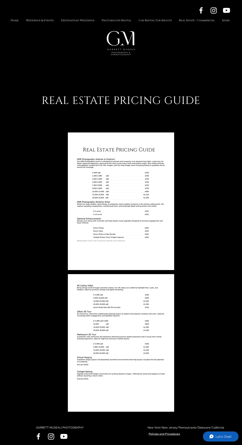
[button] (40, 20)
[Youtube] (226, 10)
